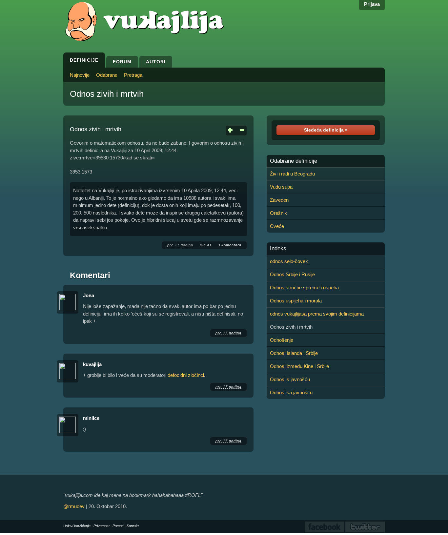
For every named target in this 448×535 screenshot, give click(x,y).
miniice (91, 418)
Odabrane (106, 75)
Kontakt (133, 526)
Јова (88, 295)
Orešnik (278, 213)
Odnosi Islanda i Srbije (294, 353)
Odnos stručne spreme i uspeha (304, 287)
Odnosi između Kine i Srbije (299, 366)
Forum (122, 61)
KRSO (205, 245)
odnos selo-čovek (289, 261)
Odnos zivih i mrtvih (107, 94)
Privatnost (101, 526)
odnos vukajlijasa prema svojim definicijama (317, 314)
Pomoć (118, 526)
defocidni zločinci (186, 375)
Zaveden (279, 200)
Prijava (372, 4)
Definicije (84, 60)
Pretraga (133, 75)
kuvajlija (92, 364)
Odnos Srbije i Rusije (292, 274)
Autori (156, 61)
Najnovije (80, 75)
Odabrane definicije (293, 161)
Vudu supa (281, 187)
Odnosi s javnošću (290, 379)
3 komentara (229, 245)
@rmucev (74, 506)
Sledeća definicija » (326, 130)
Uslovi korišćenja (77, 526)
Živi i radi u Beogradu (292, 173)
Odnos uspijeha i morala (296, 300)
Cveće (277, 226)
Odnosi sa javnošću (291, 392)
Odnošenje (281, 340)
